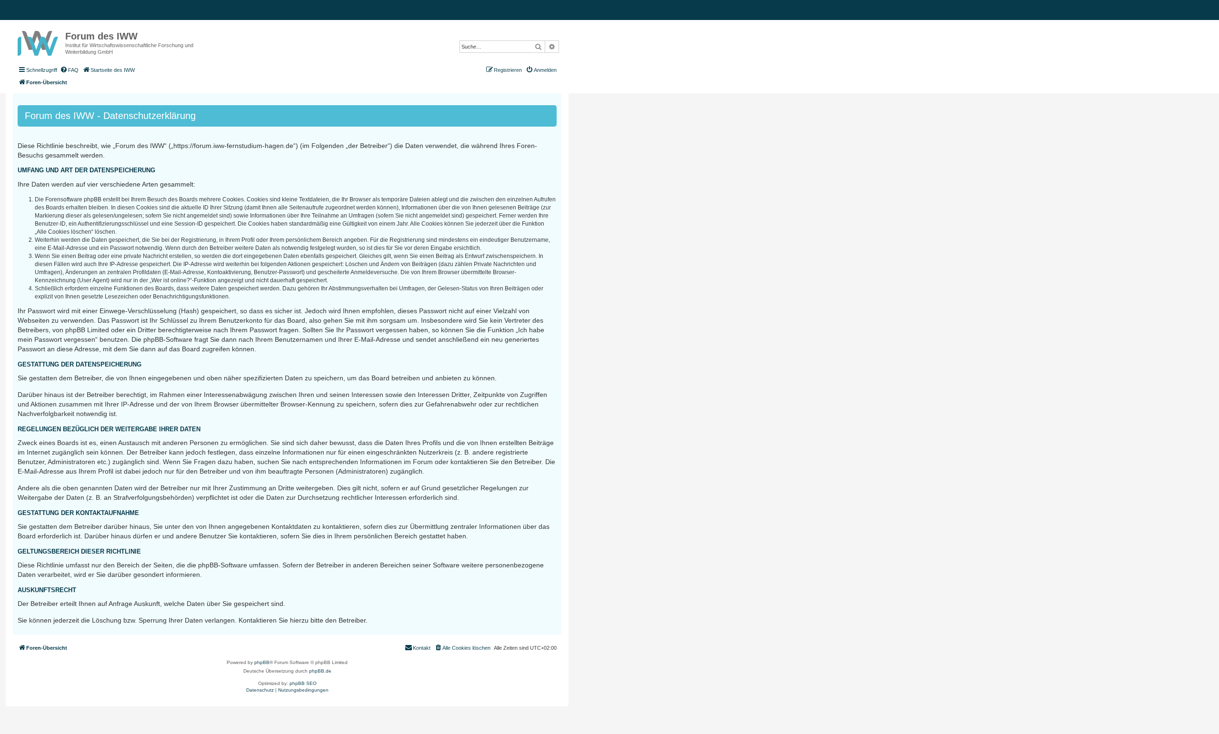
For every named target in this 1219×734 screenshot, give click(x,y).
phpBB (262, 662)
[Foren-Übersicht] (39, 41)
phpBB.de (320, 671)
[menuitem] (69, 70)
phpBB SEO (303, 683)
